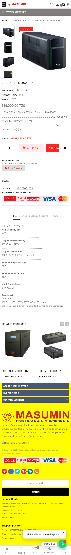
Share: (5, 181)
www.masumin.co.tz (11, 453)
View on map (7, 517)
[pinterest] (30, 471)
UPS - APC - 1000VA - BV (50, 371)
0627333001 (13, 530)
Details (16, 216)
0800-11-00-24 (15, 510)
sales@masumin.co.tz (18, 534)
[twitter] (17, 471)
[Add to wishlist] (65, 148)
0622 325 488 (34, 530)
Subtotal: (7, 138)
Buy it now (52, 147)
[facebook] (11, 471)
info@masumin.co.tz (17, 513)
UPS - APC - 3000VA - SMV (15, 371)
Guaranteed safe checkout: (17, 192)
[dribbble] (4, 471)
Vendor (6, 99)
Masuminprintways (51, 363)
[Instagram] (36, 471)
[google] (24, 471)
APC (14, 99)
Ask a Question (15, 168)
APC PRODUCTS (25, 188)
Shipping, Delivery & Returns (35, 216)
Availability (8, 90)
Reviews (54, 216)
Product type (9, 94)
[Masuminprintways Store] (35, 416)
